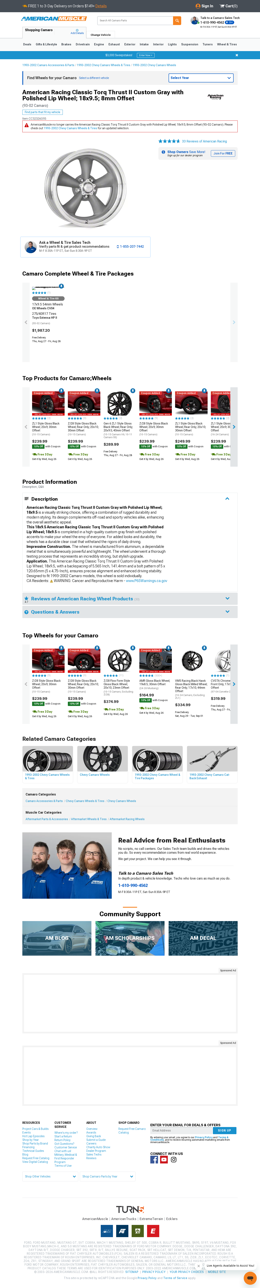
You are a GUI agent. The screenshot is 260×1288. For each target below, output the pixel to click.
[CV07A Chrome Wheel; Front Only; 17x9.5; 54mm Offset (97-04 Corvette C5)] (227, 661)
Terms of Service (175, 1278)
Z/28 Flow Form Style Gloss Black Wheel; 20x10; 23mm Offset (118, 687)
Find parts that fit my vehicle (42, 112)
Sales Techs (93, 1154)
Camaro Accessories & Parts (44, 801)
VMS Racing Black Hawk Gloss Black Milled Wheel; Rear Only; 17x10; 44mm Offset (191, 689)
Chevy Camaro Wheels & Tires (85, 801)
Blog (25, 1154)
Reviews (91, 1158)
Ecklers (172, 1219)
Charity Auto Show (98, 1147)
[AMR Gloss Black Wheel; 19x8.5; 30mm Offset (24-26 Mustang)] (155, 661)
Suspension (189, 44)
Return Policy (62, 1140)
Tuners (208, 44)
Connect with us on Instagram (174, 1159)
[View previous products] (26, 322)
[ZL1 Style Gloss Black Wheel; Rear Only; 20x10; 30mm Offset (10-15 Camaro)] (191, 403)
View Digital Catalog (35, 1161)
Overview (92, 1128)
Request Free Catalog (35, 1158)
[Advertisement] (130, 1003)
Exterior (129, 44)
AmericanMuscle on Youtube (164, 1159)
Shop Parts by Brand (35, 1143)
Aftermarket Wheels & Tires (89, 819)
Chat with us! (62, 1151)
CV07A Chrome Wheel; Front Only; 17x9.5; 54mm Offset (226, 686)
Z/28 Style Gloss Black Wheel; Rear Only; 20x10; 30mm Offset (83, 429)
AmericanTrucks (123, 1219)
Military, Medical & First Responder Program (65, 1158)
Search (177, 20)
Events (26, 1132)
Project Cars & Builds (35, 1128)
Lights (172, 44)
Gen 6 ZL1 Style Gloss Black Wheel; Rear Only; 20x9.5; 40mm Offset (118, 430)
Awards (91, 1132)
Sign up (224, 1130)
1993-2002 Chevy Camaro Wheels (154, 65)
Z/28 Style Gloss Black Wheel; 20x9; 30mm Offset (153, 429)
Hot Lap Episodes (33, 1136)
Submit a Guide (96, 1139)
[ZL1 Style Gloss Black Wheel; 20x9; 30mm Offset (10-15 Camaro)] (48, 403)
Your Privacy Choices (187, 1272)
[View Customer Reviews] (169, 141)
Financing (28, 1147)
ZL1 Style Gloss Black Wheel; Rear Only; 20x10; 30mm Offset (190, 429)
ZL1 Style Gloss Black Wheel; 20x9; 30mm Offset (46, 429)
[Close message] (237, 55)
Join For (223, 153)
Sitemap (131, 1272)
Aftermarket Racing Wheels (127, 819)
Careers (91, 1143)
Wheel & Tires (227, 44)
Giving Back (93, 1136)
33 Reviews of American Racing (204, 141)
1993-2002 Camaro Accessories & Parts (48, 65)
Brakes (66, 44)
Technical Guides (33, 1150)
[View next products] (234, 322)
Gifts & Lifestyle (46, 44)
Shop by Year (30, 1139)
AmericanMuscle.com (53, 18)
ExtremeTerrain (151, 1219)
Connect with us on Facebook (154, 1159)
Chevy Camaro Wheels (121, 801)
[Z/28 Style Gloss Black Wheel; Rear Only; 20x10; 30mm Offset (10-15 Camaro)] (84, 403)
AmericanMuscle (95, 1219)
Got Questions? (64, 1143)
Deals (27, 44)
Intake (144, 44)
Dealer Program (96, 1150)
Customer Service (65, 1147)
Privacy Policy (203, 1137)
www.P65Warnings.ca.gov (146, 581)
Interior (158, 44)
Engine (99, 44)
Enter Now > (145, 55)
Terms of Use (63, 1165)
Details (101, 6)
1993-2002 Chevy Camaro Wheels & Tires (103, 65)
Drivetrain (83, 44)
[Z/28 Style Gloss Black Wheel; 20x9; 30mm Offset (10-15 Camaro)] (155, 403)
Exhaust (114, 44)
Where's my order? (66, 1132)
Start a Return (63, 1136)
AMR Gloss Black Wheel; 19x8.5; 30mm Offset (154, 684)
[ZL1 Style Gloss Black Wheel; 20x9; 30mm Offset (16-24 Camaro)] (227, 403)
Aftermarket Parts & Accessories (47, 819)
